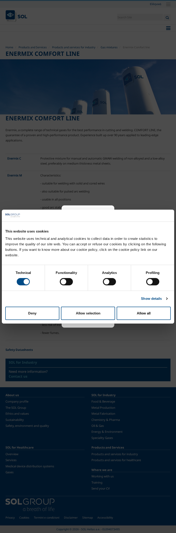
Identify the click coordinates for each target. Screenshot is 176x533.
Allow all (144, 313)
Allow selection (88, 313)
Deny (32, 313)
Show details (151, 298)
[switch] (66, 281)
